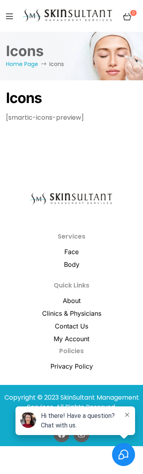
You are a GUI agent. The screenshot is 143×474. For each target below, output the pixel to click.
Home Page (22, 64)
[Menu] (9, 16)
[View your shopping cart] (127, 16)
